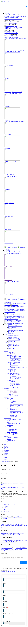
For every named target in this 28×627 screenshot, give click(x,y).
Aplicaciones (8, 302)
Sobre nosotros (8, 324)
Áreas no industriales (15, 406)
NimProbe (12, 370)
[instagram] (4, 518)
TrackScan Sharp (14, 365)
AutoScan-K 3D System (16, 379)
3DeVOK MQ (13, 391)
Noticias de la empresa (13, 345)
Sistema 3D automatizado (11, 121)
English (5, 446)
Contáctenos (11, 331)
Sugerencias (11, 550)
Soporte (6, 334)
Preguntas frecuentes (13, 335)
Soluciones (10, 540)
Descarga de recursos (13, 338)
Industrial (7, 13)
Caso (5, 507)
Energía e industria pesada (16, 404)
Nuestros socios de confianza (15, 330)
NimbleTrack (13, 363)
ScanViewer (13, 386)
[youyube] (14, 517)
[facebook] (4, 517)
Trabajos (10, 333)
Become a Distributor (11, 534)
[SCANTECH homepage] (5, 1)
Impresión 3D (13, 415)
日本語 (5, 454)
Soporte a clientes (12, 337)
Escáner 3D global (14, 359)
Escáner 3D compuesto (15, 356)
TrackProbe (13, 372)
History (10, 328)
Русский (6, 453)
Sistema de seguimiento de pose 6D (18, 367)
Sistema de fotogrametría (16, 360)
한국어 (5, 456)
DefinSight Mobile (14, 383)
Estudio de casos (12, 344)
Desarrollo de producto (15, 411)
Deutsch (6, 448)
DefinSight (12, 381)
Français (6, 447)
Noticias (7, 342)
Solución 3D (10, 408)
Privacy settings (5, 625)
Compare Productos (12, 247)
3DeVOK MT (13, 392)
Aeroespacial (13, 399)
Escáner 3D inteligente (15, 358)
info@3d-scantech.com (6, 548)
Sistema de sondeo (15, 16)
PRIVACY (12, 571)
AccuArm (12, 353)
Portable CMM (10, 352)
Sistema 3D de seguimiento (11, 38)
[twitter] (9, 517)
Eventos (10, 347)
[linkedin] (19, 517)
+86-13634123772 (20, 548)
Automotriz (13, 401)
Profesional (7, 250)
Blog (5, 509)
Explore (6, 397)
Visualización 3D (14, 416)
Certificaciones (12, 327)
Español (6, 451)
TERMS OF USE (5, 571)
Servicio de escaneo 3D (14, 340)
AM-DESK (13, 376)
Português (6, 450)
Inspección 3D (13, 409)
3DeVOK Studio (14, 395)
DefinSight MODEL (15, 384)
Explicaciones (11, 348)
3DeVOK (13, 542)
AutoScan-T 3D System (16, 377)
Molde (11, 402)
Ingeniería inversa (14, 413)
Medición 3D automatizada (16, 412)
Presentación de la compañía (15, 326)
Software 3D (14, 17)
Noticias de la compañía (9, 504)
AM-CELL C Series (15, 374)
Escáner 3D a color (9, 252)
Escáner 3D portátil (9, 14)
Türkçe (5, 457)
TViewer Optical (14, 387)
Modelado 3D (11, 341)
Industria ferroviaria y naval (16, 405)
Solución (7, 313)
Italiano (5, 459)
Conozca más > (18, 19)
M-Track (12, 366)
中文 (5, 444)
